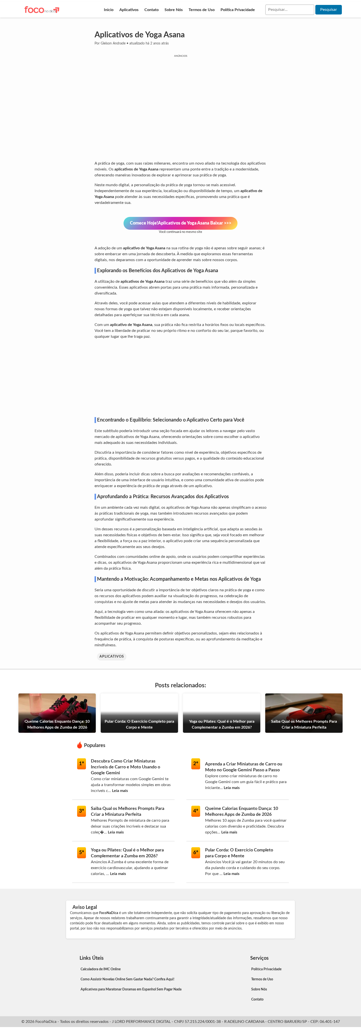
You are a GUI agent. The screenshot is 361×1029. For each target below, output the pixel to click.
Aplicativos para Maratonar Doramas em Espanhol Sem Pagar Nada (131, 989)
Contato (151, 10)
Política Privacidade (238, 10)
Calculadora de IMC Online (101, 969)
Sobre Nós (174, 10)
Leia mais (120, 791)
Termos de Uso (202, 10)
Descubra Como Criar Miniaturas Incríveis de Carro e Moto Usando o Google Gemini (125, 767)
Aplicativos (129, 10)
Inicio (108, 10)
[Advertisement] (180, 377)
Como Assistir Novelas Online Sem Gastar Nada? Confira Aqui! (127, 979)
